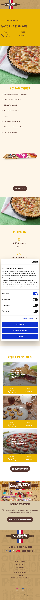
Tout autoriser (20, 324)
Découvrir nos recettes (20, 469)
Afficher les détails (28, 318)
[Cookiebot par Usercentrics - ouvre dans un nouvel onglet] (30, 262)
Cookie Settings (16, 597)
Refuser (20, 336)
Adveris (20, 599)
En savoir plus (20, 188)
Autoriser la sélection (20, 330)
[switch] (35, 299)
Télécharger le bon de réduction (20, 519)
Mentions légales (26, 595)
